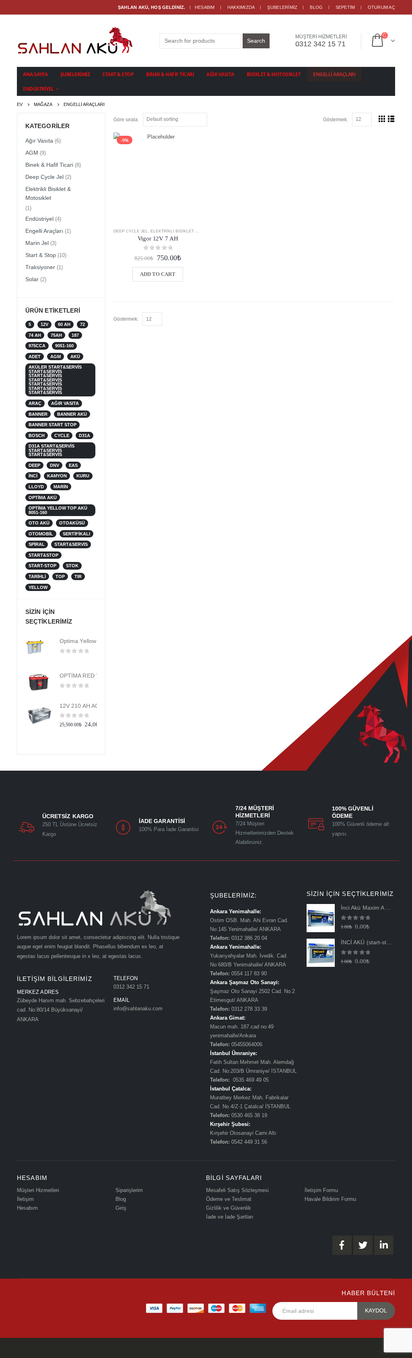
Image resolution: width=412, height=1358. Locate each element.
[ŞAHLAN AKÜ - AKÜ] (75, 41)
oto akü (39, 522)
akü (75, 356)
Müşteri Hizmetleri (38, 1190)
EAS (73, 465)
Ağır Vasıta (220, 74)
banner (38, 414)
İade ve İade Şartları (229, 1217)
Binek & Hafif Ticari (170, 74)
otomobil (41, 533)
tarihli (37, 576)
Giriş (120, 1208)
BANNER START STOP (52, 424)
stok (72, 565)
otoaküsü (72, 522)
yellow (38, 587)
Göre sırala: (126, 119)
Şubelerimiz (282, 7)
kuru (82, 475)
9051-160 (64, 345)
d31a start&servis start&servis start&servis (51, 450)
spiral (37, 544)
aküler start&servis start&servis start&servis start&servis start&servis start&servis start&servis (55, 380)
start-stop (42, 565)
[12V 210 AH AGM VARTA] (39, 716)
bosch (37, 435)
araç (35, 403)
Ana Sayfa (35, 74)
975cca (37, 345)
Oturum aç (381, 7)
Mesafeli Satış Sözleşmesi (237, 1190)
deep (34, 465)
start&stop (43, 555)
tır (78, 576)
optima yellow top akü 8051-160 (58, 510)
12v (44, 324)
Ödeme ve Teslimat (228, 1199)
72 (82, 324)
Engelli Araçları (334, 74)
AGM (31, 152)
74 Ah (35, 335)
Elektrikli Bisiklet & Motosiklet (187, 231)
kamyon (57, 475)
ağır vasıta (65, 403)
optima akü (43, 497)
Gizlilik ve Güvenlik (228, 1208)
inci (33, 475)
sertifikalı (76, 533)
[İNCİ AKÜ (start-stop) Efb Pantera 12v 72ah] (321, 953)
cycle (61, 435)
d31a (84, 435)
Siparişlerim (129, 1190)
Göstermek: (335, 119)
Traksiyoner (40, 267)
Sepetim (345, 7)
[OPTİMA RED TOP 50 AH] (39, 681)
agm (55, 356)
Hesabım (205, 7)
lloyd (36, 486)
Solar (32, 279)
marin (61, 486)
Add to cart (157, 274)
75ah (56, 335)
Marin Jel (37, 243)
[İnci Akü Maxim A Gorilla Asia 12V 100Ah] (321, 918)
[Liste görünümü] (391, 118)
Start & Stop (118, 74)
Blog (316, 7)
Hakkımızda (241, 7)
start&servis (71, 544)
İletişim (25, 1199)
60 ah (64, 324)
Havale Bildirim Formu (330, 1199)
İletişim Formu (321, 1190)
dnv (54, 465)
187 (75, 335)
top (60, 576)
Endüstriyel (38, 88)
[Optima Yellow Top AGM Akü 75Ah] (39, 646)
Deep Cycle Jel (130, 231)
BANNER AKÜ (72, 414)
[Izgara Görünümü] (382, 118)
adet (35, 356)
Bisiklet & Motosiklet (274, 74)
